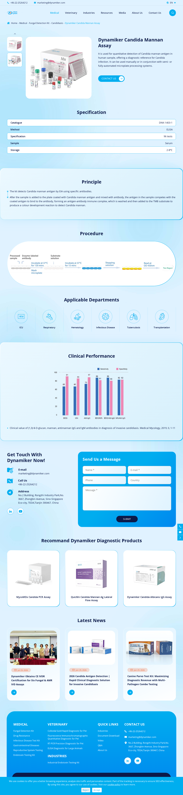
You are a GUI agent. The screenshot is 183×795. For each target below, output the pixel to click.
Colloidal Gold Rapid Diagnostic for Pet (67, 730)
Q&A (100, 745)
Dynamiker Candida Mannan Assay (82, 23)
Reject (86, 790)
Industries (89, 12)
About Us (137, 12)
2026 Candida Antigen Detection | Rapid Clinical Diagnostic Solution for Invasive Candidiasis (89, 680)
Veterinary (58, 724)
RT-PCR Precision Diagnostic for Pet (65, 743)
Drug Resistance (21, 735)
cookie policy (113, 784)
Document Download (108, 735)
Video (101, 740)
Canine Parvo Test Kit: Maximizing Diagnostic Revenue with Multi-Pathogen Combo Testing (148, 680)
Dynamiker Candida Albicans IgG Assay (149, 597)
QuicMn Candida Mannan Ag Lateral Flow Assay (91, 598)
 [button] (15, 101)
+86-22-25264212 (18, 2)
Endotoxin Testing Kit (24, 755)
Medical (54, 12)
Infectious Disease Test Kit (26, 740)
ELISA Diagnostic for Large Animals (65, 748)
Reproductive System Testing (28, 750)
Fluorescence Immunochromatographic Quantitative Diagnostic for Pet (68, 737)
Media (122, 12)
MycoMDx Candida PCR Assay (33, 597)
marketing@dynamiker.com (51, 2)
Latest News (91, 620)
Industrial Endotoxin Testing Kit (63, 762)
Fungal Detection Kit (39, 23)
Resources (107, 12)
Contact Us (155, 12)
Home (14, 23)
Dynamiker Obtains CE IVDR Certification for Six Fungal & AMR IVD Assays (31, 680)
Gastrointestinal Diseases (26, 745)
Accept (97, 790)
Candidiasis (57, 23)
